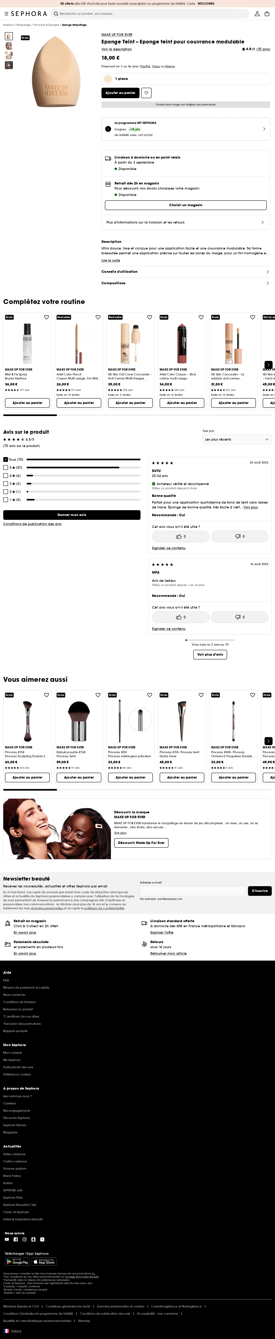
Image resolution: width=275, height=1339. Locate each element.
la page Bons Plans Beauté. (82, 1276)
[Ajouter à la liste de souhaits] (46, 317)
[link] (72, 515)
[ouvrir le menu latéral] (6, 13)
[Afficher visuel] (9, 36)
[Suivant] (269, 365)
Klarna (170, 66)
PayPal (145, 66)
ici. (93, 1273)
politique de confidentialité (105, 908)
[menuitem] (257, 14)
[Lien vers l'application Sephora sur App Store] (44, 1262)
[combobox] (237, 439)
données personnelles (47, 908)
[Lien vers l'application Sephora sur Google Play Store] (17, 1262)
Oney (156, 66)
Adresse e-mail (150, 882)
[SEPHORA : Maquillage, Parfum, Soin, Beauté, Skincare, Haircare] (29, 13)
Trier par (208, 431)
